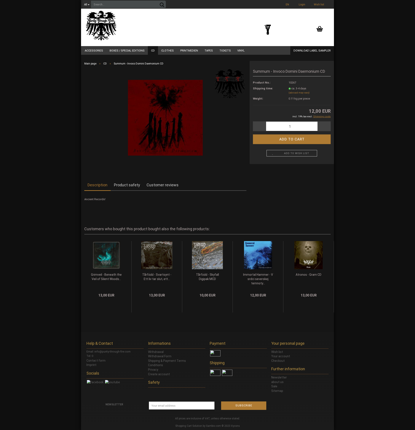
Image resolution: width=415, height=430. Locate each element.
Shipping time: (263, 88)
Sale (274, 386)
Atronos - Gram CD (308, 274)
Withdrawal (156, 352)
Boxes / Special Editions (127, 50)
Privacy (153, 369)
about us (277, 382)
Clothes (167, 50)
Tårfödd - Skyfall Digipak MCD (207, 277)
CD (153, 50)
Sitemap (277, 391)
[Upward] (403, 423)
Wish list (318, 4)
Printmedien (189, 50)
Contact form (95, 360)
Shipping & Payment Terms (167, 360)
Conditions (155, 365)
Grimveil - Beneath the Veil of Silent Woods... (106, 277)
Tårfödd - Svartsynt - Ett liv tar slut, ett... (156, 277)
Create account (159, 374)
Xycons (235, 425)
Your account (280, 356)
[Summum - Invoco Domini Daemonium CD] (165, 117)
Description (97, 185)
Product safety (127, 185)
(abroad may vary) (299, 92)
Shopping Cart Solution (188, 425)
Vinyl (241, 50)
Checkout (278, 360)
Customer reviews (163, 185)
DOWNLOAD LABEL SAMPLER (312, 50)
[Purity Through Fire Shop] (117, 24)
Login (301, 4)
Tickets (225, 50)
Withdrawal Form (159, 356)
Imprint (91, 365)
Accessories (94, 50)
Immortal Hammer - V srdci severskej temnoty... (258, 279)
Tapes (208, 50)
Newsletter (279, 377)
